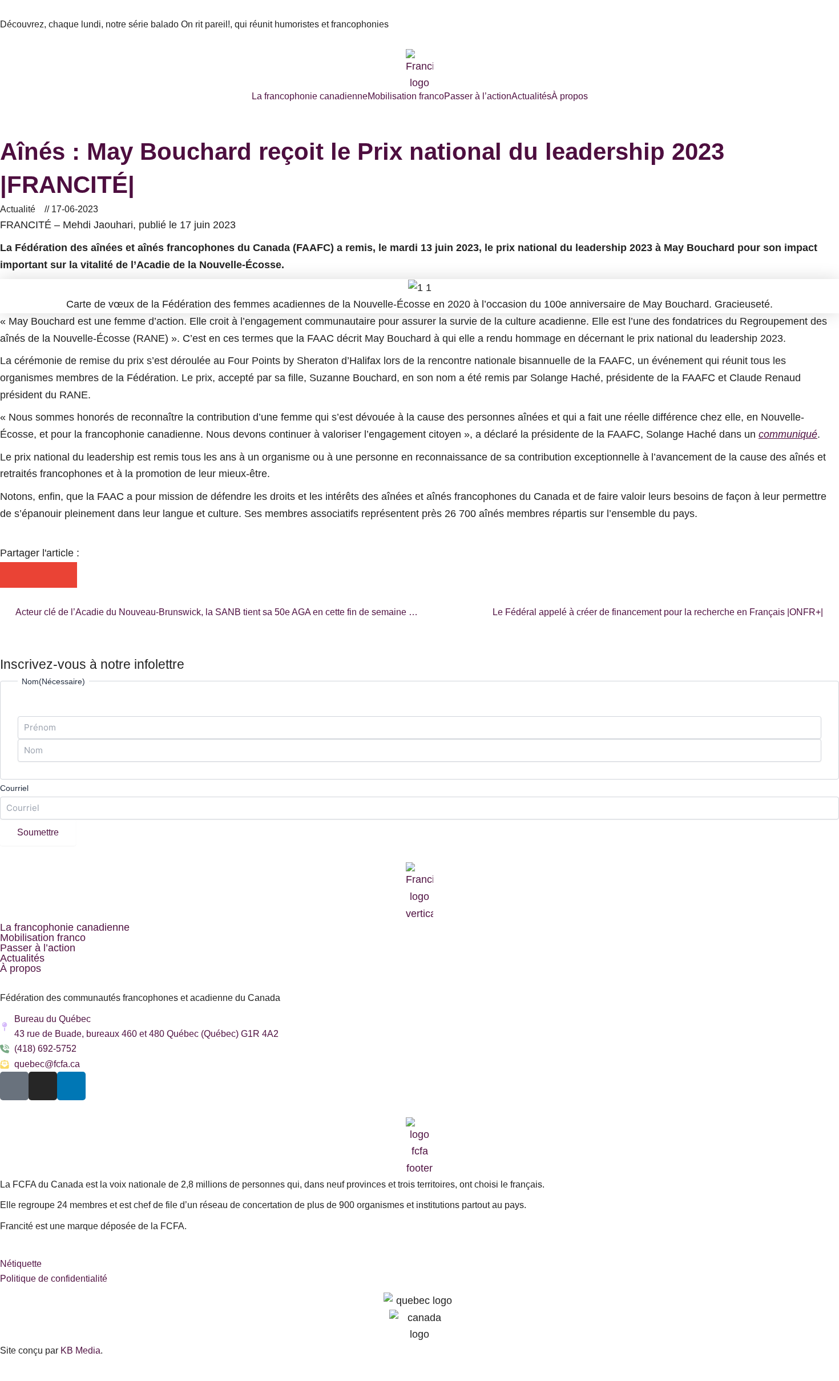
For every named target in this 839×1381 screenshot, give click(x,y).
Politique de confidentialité (53, 1278)
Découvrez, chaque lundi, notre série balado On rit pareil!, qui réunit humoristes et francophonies (194, 24)
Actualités (531, 96)
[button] (13, 575)
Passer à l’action (477, 96)
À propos (569, 96)
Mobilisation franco (406, 96)
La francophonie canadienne (310, 96)
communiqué (788, 434)
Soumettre (38, 832)
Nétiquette (21, 1264)
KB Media (80, 1350)
